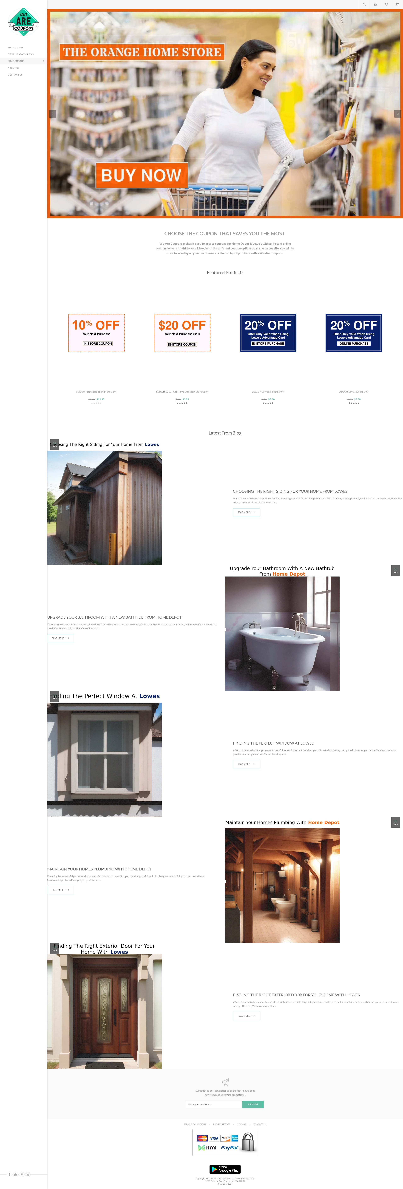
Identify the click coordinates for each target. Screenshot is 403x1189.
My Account (15, 47)
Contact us (15, 74)
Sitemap (241, 1124)
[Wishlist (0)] (386, 4)
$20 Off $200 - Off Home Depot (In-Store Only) (182, 391)
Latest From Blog (225, 432)
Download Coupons (21, 54)
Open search (364, 4)
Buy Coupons (16, 61)
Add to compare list (103, 384)
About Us (13, 68)
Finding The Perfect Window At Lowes (273, 743)
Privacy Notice (221, 1124)
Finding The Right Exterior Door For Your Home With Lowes (296, 994)
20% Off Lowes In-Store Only (268, 391)
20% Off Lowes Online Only (354, 391)
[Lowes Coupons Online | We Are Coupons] (225, 113)
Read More (244, 512)
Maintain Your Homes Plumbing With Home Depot (99, 869)
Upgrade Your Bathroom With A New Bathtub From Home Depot (114, 617)
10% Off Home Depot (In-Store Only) (96, 391)
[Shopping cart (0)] (397, 4)
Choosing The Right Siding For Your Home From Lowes (290, 491)
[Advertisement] (22, 100)
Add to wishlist (96, 384)
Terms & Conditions (195, 1124)
